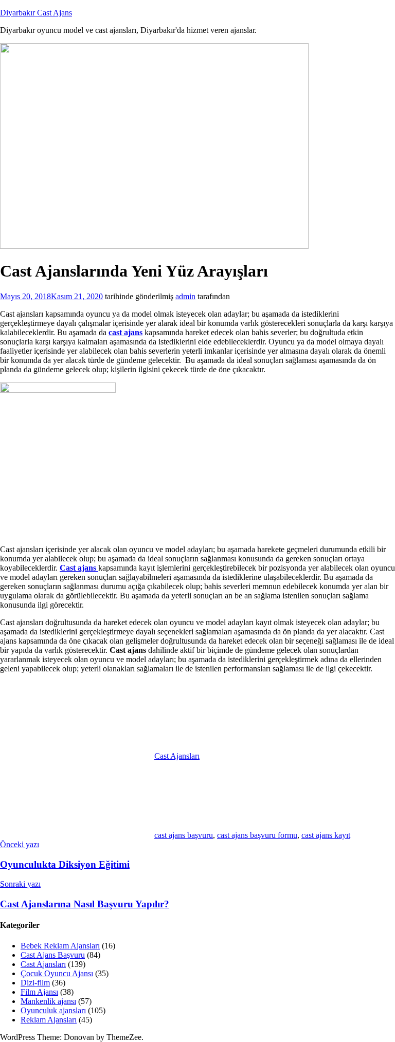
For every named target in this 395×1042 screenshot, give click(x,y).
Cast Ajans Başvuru (53, 954)
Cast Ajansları (177, 756)
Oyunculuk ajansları (53, 1010)
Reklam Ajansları (49, 1019)
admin (185, 296)
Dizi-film (35, 982)
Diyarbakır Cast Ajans (36, 12)
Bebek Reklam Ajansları (60, 945)
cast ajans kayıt (325, 835)
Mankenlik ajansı (48, 1001)
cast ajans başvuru (183, 835)
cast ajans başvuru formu (257, 835)
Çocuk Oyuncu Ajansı (57, 973)
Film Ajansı (39, 992)
